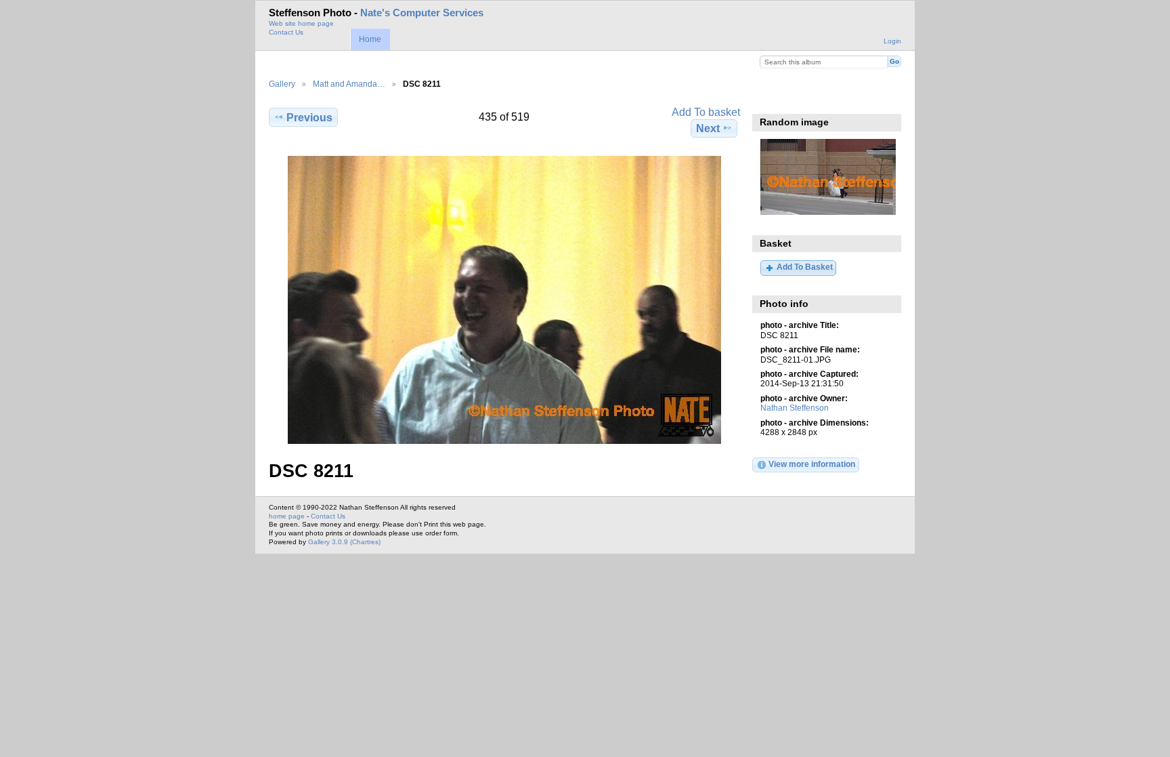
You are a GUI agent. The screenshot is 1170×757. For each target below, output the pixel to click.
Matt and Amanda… (349, 83)
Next (708, 128)
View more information (811, 463)
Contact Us (286, 32)
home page (287, 516)
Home (370, 39)
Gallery (282, 83)
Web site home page (301, 23)
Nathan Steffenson (794, 407)
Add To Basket (805, 266)
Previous (309, 117)
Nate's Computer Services (421, 12)
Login (892, 41)
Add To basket (706, 112)
